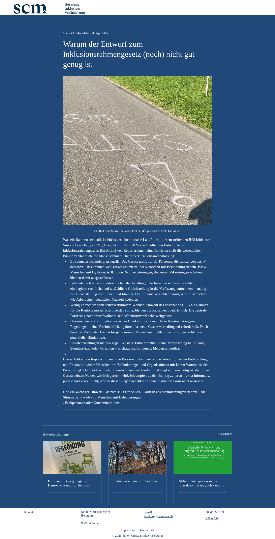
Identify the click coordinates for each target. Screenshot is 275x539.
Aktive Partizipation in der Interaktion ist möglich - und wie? (199, 483)
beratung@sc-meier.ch (158, 516)
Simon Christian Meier (96, 511)
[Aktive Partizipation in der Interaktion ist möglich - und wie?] (203, 457)
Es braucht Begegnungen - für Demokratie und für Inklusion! (70, 483)
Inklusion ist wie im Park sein (135, 481)
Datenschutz (146, 530)
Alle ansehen (225, 433)
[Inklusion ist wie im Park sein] (138, 457)
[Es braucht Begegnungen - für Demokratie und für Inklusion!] (72, 457)
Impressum (128, 530)
